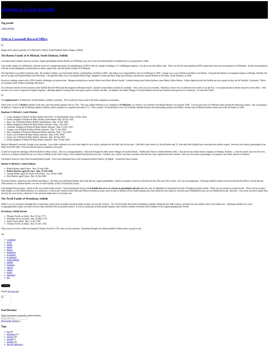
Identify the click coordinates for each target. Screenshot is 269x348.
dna (8, 277)
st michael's (12, 257)
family (9, 247)
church (10, 267)
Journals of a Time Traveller (28, 9)
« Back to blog (7, 28)
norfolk (10, 339)
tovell (9, 242)
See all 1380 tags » (15, 344)
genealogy (11, 252)
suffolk (10, 262)
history (10, 250)
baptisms (10, 265)
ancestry (10, 337)
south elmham (13, 260)
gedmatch (11, 275)
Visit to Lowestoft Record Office (24, 39)
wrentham (11, 240)
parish (9, 272)
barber (9, 245)
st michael (11, 255)
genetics (10, 342)
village (10, 270)
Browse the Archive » (10, 321)
